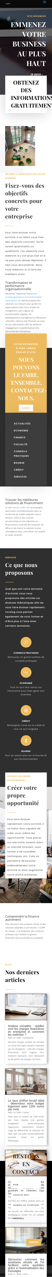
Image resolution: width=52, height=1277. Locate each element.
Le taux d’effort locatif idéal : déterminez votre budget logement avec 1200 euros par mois (26, 1105)
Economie (26, 683)
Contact (26, 408)
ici (17, 931)
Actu (25, 1274)
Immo (26, 1112)
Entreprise (28, 1037)
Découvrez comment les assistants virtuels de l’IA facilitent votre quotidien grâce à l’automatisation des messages (26, 1265)
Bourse (26, 751)
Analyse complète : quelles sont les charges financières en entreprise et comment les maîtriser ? (26, 1030)
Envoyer (33, 1242)
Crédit (26, 721)
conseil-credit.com (21, 507)
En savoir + (37, 74)
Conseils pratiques (26, 652)
